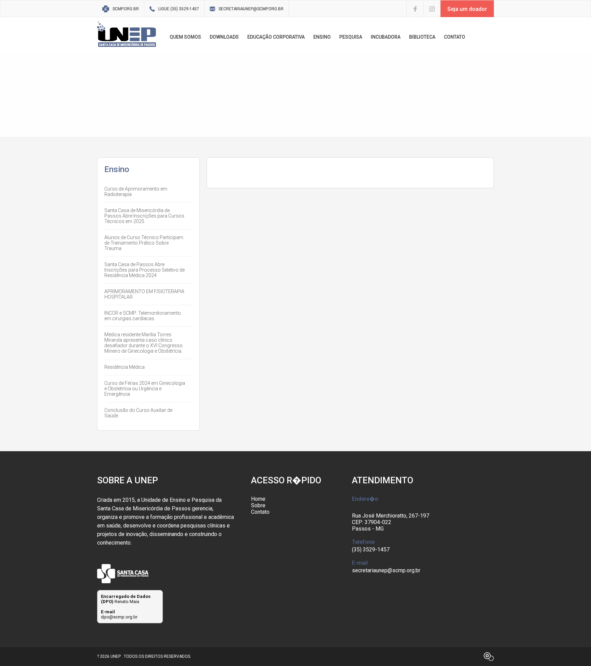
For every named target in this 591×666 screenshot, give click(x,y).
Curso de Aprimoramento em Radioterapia (135, 191)
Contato (260, 512)
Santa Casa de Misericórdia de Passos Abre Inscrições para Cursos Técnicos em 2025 (144, 216)
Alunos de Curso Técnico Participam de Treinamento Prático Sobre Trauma (143, 243)
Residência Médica (124, 367)
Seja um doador (467, 9)
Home (258, 499)
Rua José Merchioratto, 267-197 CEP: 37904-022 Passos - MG (390, 522)
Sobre (258, 505)
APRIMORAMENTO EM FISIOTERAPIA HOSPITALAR (144, 294)
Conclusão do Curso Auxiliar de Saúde (138, 412)
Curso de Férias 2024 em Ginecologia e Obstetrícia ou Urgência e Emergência (144, 388)
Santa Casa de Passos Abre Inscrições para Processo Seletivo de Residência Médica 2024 (144, 270)
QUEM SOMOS (185, 37)
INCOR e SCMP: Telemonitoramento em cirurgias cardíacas (142, 315)
